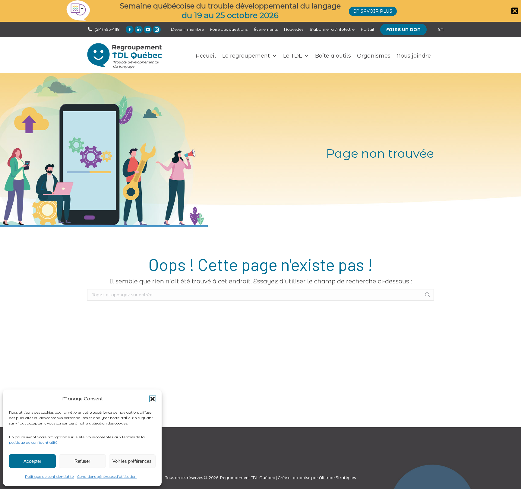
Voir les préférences (132, 461)
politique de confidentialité (33, 442)
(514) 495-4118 (107, 29)
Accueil (206, 55)
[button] (153, 399)
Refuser (82, 461)
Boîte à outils (333, 55)
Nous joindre (413, 55)
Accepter (32, 461)
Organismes (373, 55)
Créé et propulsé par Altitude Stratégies (317, 477)
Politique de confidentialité (49, 476)
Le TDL (292, 55)
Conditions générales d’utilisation (107, 476)
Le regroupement (246, 55)
